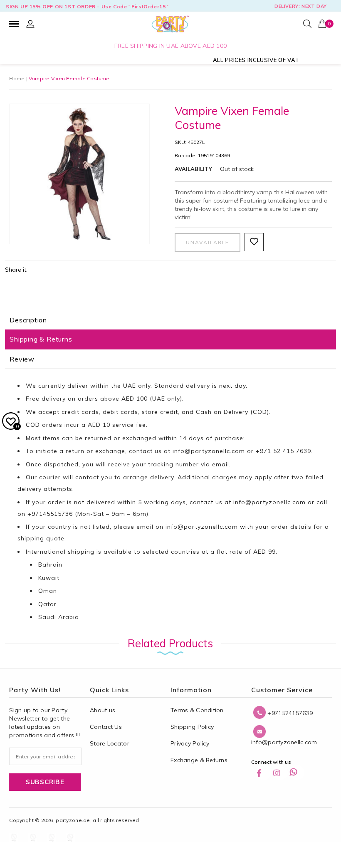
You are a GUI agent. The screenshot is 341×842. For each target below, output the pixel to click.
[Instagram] (280, 772)
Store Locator (109, 743)
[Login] (30, 23)
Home (17, 78)
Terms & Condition (197, 710)
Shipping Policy (192, 727)
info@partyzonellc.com (209, 451)
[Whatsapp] (296, 772)
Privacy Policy (189, 743)
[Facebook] (263, 772)
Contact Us (106, 727)
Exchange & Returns (198, 760)
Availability (193, 169)
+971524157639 (289, 713)
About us (102, 710)
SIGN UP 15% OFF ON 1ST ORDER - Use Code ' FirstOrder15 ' (87, 6)
